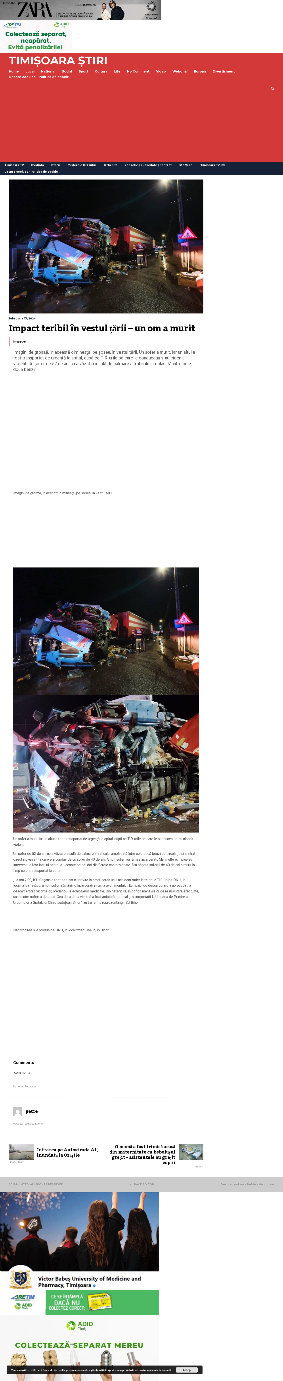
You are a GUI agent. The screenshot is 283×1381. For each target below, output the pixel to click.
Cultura (101, 71)
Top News (30, 1086)
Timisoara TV (14, 165)
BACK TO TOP (144, 1184)
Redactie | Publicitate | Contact (148, 165)
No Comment (138, 71)
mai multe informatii (159, 1370)
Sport (83, 71)
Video (161, 71)
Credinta (37, 165)
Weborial (179, 71)
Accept (186, 1370)
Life (117, 71)
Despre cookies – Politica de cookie (39, 77)
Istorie (56, 165)
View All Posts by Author (28, 1124)
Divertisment (224, 71)
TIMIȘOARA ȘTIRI (58, 60)
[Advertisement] (141, 129)
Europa (200, 71)
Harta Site (110, 165)
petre (21, 341)
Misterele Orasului (82, 165)
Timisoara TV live (213, 165)
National (18, 1086)
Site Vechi (185, 165)
